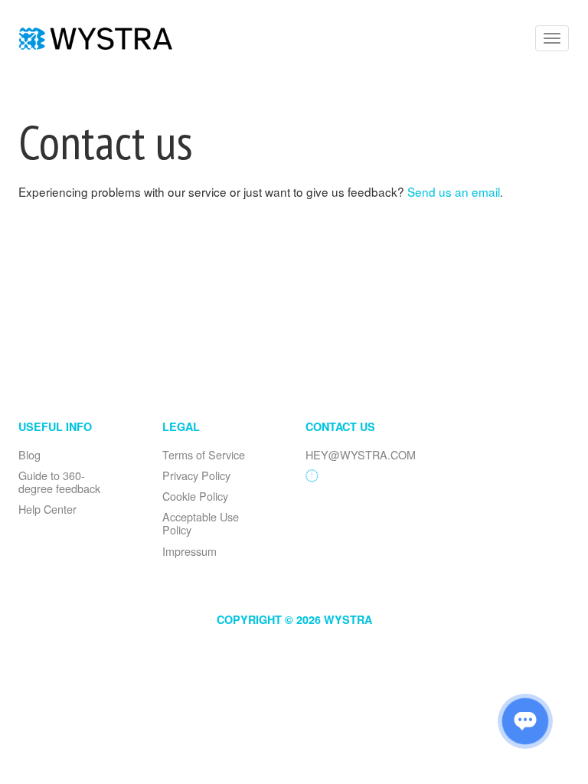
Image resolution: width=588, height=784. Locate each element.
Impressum (189, 551)
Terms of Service (203, 454)
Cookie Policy (195, 496)
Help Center (47, 509)
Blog (29, 454)
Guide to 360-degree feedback (59, 481)
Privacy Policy (196, 475)
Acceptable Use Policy (200, 522)
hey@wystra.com (360, 454)
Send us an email (453, 191)
